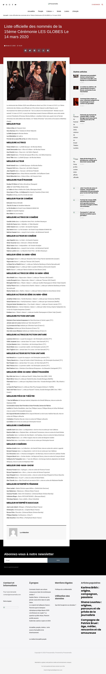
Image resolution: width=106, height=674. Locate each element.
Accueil (5, 15)
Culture (49, 11)
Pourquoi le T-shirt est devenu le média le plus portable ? (88, 213)
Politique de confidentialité (63, 589)
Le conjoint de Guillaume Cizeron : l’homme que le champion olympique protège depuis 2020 (39, 607)
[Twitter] (3, 4)
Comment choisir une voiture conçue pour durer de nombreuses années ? (40, 592)
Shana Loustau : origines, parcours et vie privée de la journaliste (91, 608)
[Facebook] (12, 4)
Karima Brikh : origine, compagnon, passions (90, 592)
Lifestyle (75, 11)
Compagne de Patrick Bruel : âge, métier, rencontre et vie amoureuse (91, 626)
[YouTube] (15, 4)
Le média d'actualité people (37, 639)
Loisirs (66, 11)
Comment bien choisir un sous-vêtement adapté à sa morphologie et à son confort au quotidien (89, 101)
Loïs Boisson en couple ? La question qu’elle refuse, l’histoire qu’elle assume (39, 615)
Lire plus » (82, 82)
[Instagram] (9, 4)
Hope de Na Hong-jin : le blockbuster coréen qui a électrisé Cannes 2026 (88, 160)
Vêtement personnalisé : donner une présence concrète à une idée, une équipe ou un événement (88, 78)
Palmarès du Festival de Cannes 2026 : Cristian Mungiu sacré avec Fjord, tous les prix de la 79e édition (88, 118)
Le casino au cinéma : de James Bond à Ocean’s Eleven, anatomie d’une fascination (88, 89)
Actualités (31, 11)
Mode (59, 11)
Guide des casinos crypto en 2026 (40, 621)
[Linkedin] (6, 4)
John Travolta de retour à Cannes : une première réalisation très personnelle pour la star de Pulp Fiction (89, 190)
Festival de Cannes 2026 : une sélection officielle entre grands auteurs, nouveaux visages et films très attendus (89, 203)
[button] (96, 4)
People (40, 11)
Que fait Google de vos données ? (65, 605)
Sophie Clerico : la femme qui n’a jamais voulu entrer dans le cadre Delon (39, 599)
